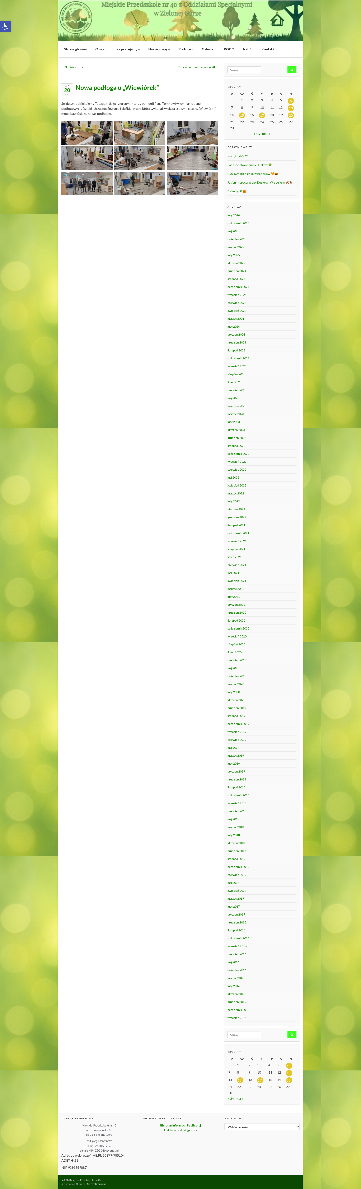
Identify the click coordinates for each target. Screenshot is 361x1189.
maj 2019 (233, 747)
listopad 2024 (236, 279)
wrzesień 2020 (237, 636)
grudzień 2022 (237, 437)
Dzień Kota (76, 67)
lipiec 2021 (235, 557)
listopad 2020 (236, 620)
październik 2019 (238, 723)
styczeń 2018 (236, 843)
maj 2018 (233, 819)
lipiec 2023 (235, 382)
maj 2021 (233, 573)
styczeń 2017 (236, 914)
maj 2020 (233, 668)
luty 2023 (234, 422)
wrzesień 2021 (237, 541)
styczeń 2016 (236, 994)
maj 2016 (233, 962)
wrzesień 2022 (237, 461)
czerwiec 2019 (237, 739)
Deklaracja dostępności (180, 1130)
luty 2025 (234, 255)
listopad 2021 (236, 525)
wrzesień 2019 (237, 731)
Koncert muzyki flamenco (194, 67)
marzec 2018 (236, 827)
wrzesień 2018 (237, 803)
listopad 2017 (236, 859)
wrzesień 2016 (237, 946)
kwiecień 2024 (237, 310)
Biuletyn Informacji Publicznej (180, 1125)
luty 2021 (234, 596)
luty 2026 (234, 215)
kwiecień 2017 (237, 890)
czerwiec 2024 (237, 302)
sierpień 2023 (236, 374)
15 (242, 115)
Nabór (248, 49)
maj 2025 (233, 231)
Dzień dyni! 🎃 (237, 191)
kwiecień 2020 (237, 676)
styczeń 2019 (236, 771)
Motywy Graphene (96, 1183)
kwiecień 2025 (237, 239)
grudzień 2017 (237, 851)
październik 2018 (238, 795)
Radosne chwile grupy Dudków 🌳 (250, 165)
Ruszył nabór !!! (238, 156)
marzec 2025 (236, 247)
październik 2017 (238, 866)
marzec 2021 (236, 588)
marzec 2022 (236, 493)
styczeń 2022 (236, 509)
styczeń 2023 (236, 430)
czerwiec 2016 (237, 954)
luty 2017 (234, 906)
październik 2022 (238, 453)
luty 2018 (234, 835)
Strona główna (75, 49)
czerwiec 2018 (237, 811)
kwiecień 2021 (237, 580)
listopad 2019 (236, 716)
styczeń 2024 (236, 334)
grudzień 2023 (237, 342)
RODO (229, 49)
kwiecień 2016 (237, 970)
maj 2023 (233, 398)
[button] (5, 26)
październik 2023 (238, 358)
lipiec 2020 (235, 652)
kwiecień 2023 (237, 406)
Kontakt (268, 49)
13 (291, 108)
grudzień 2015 (237, 1002)
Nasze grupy (158, 49)
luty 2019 (234, 763)
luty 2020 (234, 692)
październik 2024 (238, 287)
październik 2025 (238, 223)
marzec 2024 (236, 318)
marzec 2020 (236, 684)
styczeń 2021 (236, 604)
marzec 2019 (236, 755)
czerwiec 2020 (237, 660)
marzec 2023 (236, 414)
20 (291, 115)
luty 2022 (234, 501)
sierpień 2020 (236, 644)
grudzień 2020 (237, 612)
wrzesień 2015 (237, 1017)
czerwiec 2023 (237, 390)
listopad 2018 (236, 787)
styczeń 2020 (236, 700)
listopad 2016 (236, 930)
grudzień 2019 (237, 708)
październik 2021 (238, 533)
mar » (266, 133)
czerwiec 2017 (237, 874)
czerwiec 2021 (237, 565)
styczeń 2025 (236, 263)
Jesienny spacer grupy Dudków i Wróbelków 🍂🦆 (260, 182)
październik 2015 (238, 1009)
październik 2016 (238, 938)
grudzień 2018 (237, 779)
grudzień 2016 (237, 922)
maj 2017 (233, 882)
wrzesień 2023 (237, 366)
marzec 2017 (236, 898)
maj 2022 (233, 477)
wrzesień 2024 (237, 294)
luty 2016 (234, 986)
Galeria (208, 49)
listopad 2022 (236, 445)
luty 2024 (234, 326)
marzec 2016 (236, 978)
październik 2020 (238, 628)
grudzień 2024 (237, 271)
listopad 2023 (236, 350)
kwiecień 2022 (237, 485)
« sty (257, 133)
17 (262, 115)
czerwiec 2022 (237, 469)
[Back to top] (351, 1179)
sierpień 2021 (236, 549)
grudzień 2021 (237, 517)
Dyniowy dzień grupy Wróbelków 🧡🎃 (253, 173)
